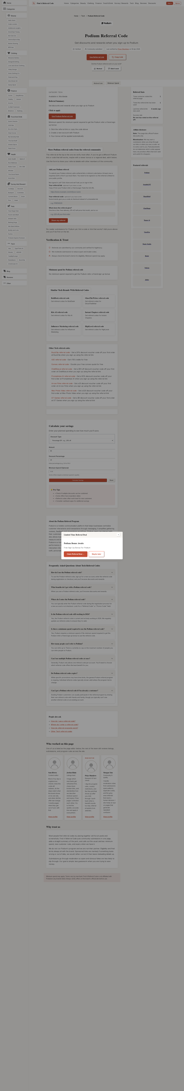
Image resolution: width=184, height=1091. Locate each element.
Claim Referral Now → (75, 554)
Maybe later (96, 554)
